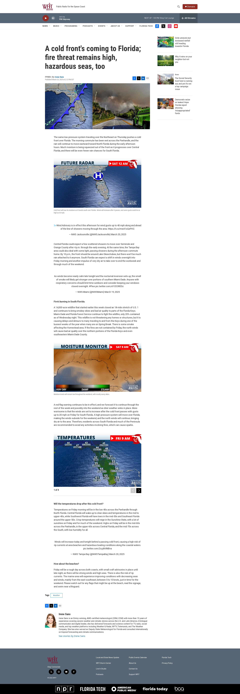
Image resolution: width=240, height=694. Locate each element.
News (177, 75)
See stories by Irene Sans (72, 635)
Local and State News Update (107, 657)
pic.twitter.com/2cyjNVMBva (97, 548)
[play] (46, 18)
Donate (191, 6)
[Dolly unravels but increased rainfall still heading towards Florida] (166, 42)
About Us (115, 26)
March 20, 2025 (118, 234)
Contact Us (133, 669)
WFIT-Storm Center (103, 663)
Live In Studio (101, 669)
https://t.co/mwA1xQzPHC (121, 228)
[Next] (138, 490)
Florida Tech (146, 26)
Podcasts (88, 26)
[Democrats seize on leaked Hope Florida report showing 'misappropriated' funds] (166, 103)
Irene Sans (59, 77)
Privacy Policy (167, 663)
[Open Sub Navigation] (50, 26)
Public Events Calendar (138, 657)
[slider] (57, 18)
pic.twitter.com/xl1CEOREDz (110, 286)
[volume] (53, 18)
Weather (56, 595)
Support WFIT (134, 674)
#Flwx (92, 286)
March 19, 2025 (112, 292)
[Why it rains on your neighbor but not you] (166, 60)
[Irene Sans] (50, 620)
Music (56, 26)
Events (101, 26)
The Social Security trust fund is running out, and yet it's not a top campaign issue (183, 83)
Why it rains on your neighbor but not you (183, 59)
